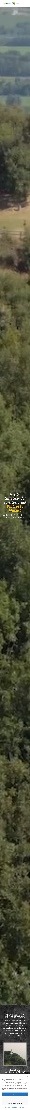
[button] (27, 1076)
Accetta (15, 1094)
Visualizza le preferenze (15, 1103)
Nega (15, 1099)
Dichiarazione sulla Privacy (18, 1107)
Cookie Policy (8, 1107)
